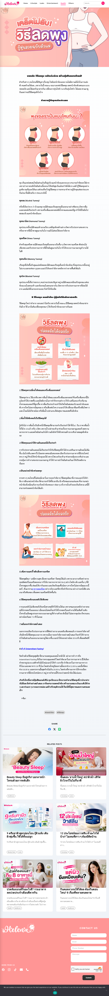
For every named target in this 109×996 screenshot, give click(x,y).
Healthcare (11, 796)
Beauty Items (11, 852)
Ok (55, 993)
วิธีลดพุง (61, 712)
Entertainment (52, 3)
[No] (106, 990)
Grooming (64, 796)
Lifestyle (33, 3)
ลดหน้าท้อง (50, 712)
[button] (54, 698)
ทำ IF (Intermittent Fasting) (32, 648)
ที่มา (24, 698)
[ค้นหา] (103, 3)
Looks (42, 3)
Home (26, 3)
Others (71, 3)
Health (63, 3)
